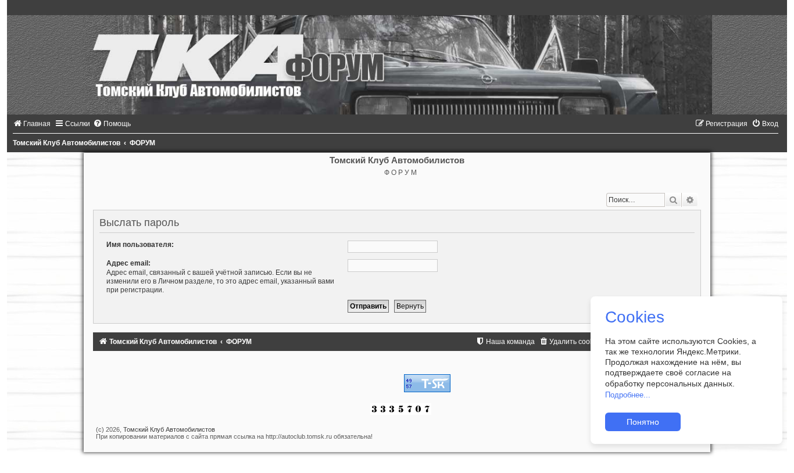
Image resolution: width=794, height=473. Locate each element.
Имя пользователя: (140, 245)
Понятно (643, 422)
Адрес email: (128, 263)
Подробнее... (627, 394)
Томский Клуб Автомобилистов (169, 429)
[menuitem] (32, 124)
